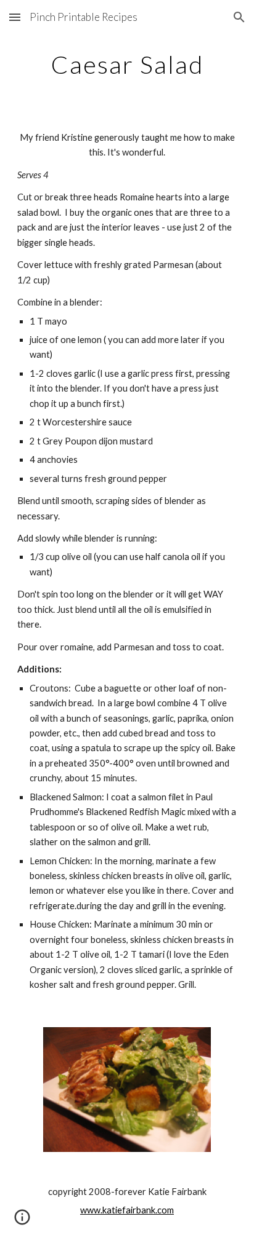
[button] (15, 17)
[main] (127, 64)
